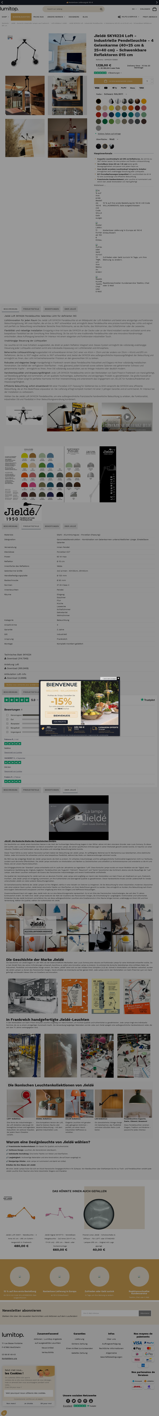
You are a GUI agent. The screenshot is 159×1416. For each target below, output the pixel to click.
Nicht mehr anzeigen (110, 678)
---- (42, 720)
